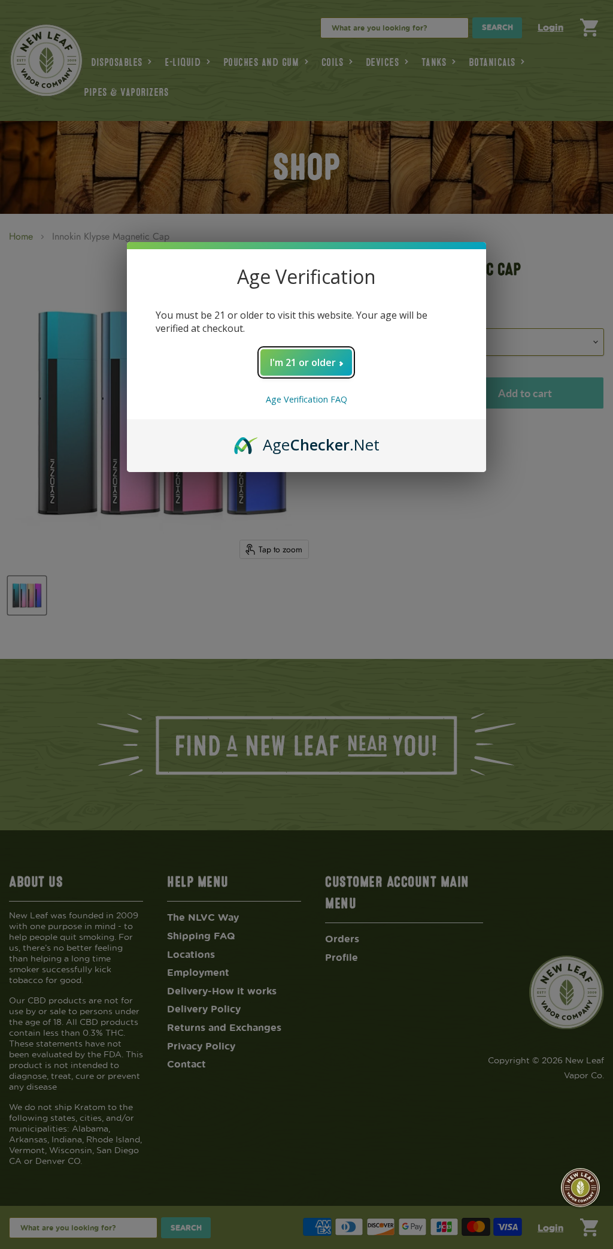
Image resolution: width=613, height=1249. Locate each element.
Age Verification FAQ (306, 399)
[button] (580, 1187)
